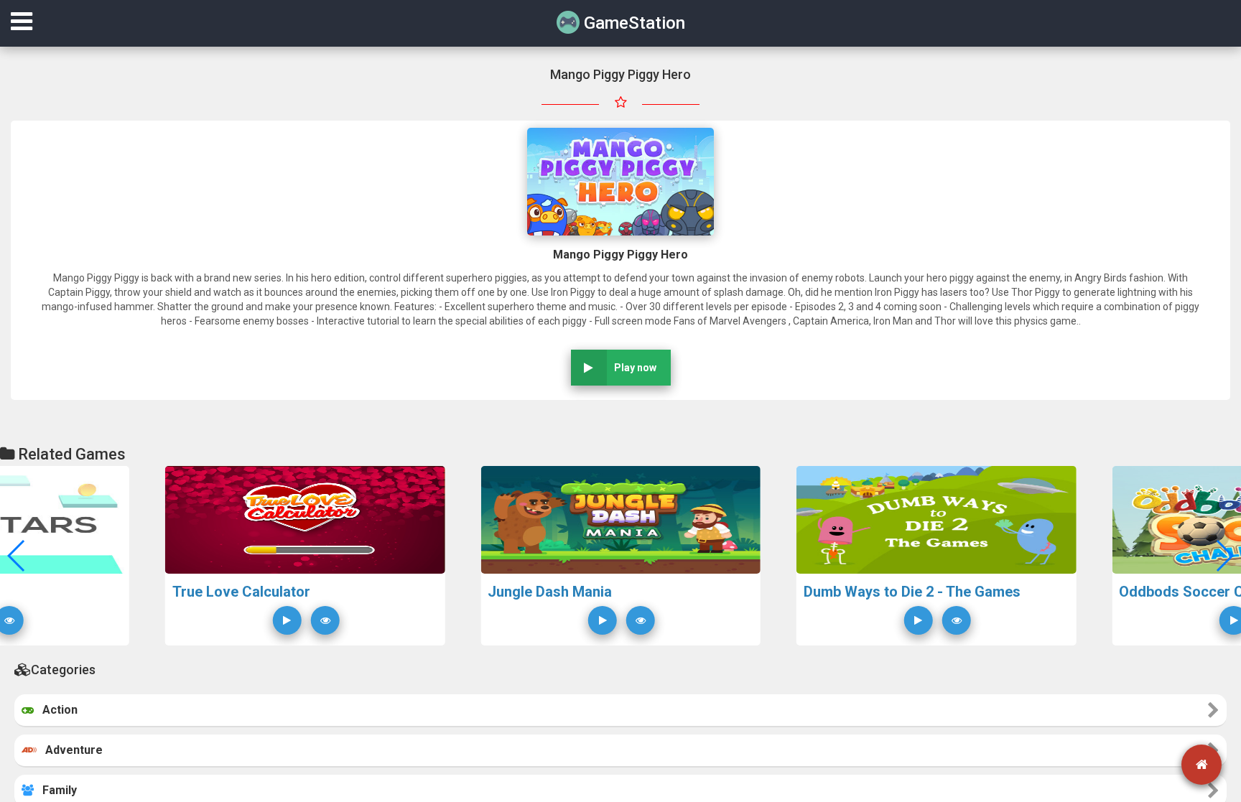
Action (56, 710)
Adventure (70, 750)
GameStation (632, 23)
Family (55, 790)
